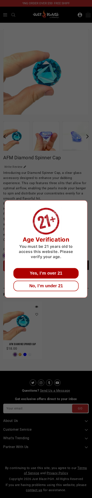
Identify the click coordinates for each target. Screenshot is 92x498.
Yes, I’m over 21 (46, 273)
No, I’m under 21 (46, 285)
